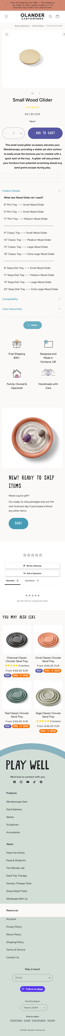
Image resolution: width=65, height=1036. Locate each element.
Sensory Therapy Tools (18, 883)
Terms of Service (15, 949)
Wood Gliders (38, 26)
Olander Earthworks (36, 1030)
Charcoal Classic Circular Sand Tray (17, 659)
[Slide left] (25, 93)
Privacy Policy (14, 926)
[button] (6, 16)
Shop (18, 523)
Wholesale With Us (16, 898)
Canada (27, 1020)
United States (16, 1020)
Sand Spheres (14, 809)
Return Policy (13, 934)
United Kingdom (39, 1020)
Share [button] (34, 325)
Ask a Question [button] (34, 573)
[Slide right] (39, 93)
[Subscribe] (49, 977)
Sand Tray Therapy (16, 875)
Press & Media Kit (16, 860)
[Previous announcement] (5, 5)
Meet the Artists (15, 852)
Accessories (13, 832)
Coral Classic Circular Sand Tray (48, 659)
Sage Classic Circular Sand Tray (48, 715)
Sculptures (12, 824)
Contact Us (12, 957)
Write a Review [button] (34, 565)
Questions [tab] (30, 580)
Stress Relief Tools (16, 891)
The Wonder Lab (15, 867)
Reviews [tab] (10, 580)
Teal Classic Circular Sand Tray (17, 715)
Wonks (10, 817)
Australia (51, 1020)
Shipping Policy (15, 942)
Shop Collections (22, 26)
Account (11, 919)
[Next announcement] (59, 5)
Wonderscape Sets (16, 801)
